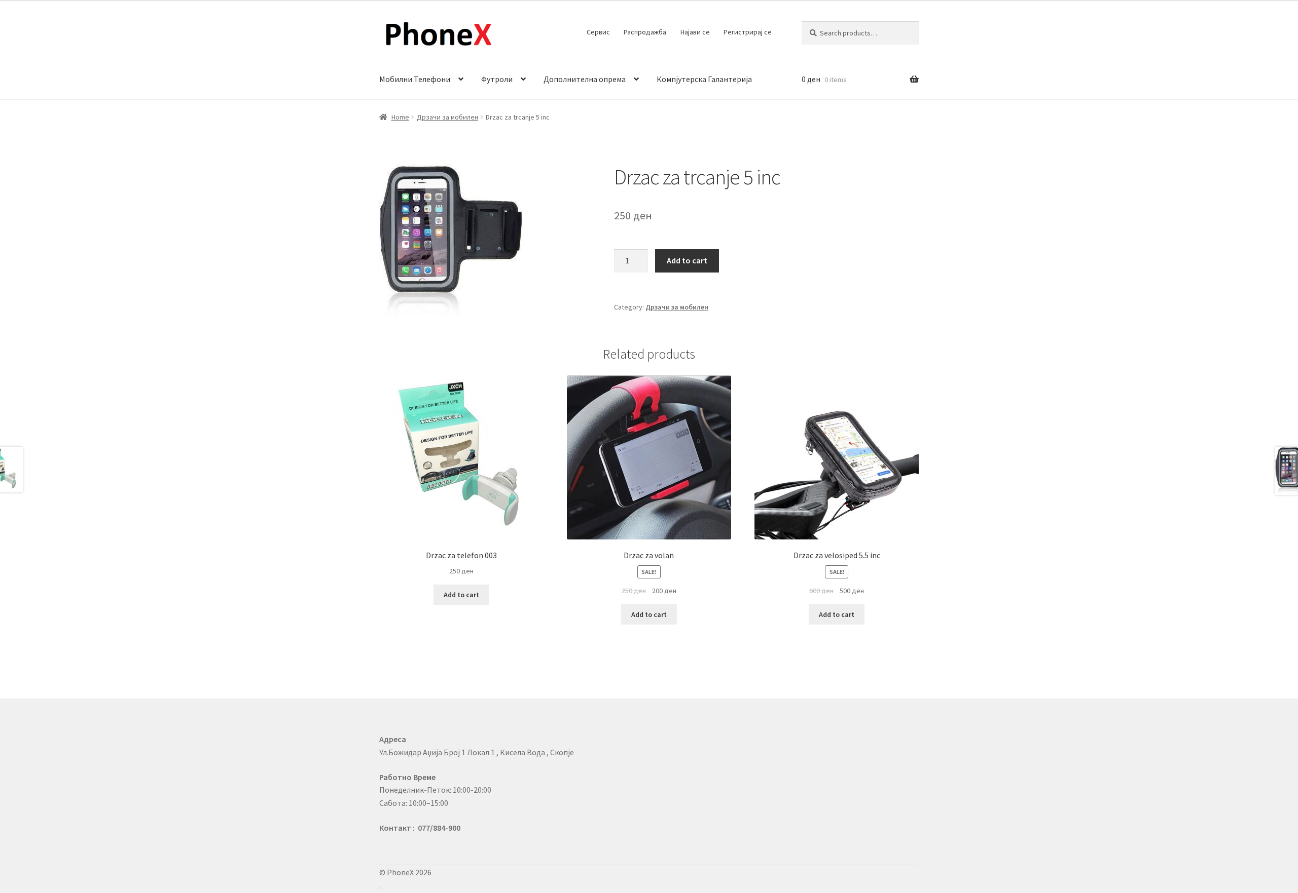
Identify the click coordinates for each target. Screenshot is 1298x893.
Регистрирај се (748, 31)
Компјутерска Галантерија (704, 79)
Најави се (695, 31)
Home (400, 117)
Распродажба (645, 31)
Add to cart (687, 260)
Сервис (598, 31)
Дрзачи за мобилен (447, 117)
